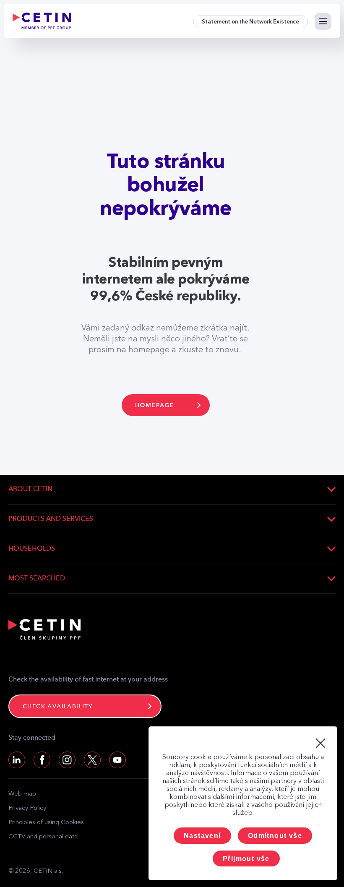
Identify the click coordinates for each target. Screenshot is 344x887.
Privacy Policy (27, 808)
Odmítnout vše (275, 835)
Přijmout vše (246, 858)
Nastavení (202, 835)
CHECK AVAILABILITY (58, 707)
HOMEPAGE (154, 405)
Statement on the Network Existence (250, 21)
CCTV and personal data (43, 837)
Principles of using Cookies (46, 822)
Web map (22, 794)
